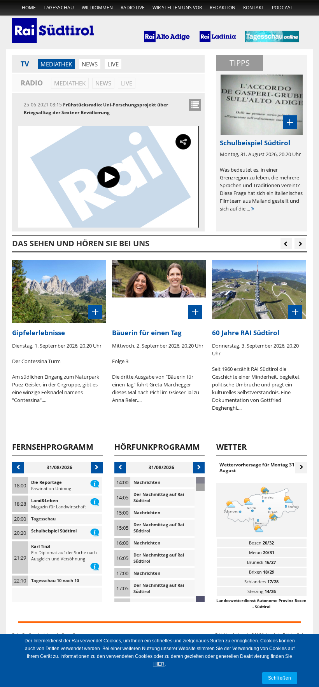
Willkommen (97, 7)
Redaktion (222, 7)
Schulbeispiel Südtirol (54, 531)
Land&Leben (44, 500)
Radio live (133, 7)
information (94, 482)
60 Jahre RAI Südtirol (245, 332)
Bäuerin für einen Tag (147, 332)
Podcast (282, 7)
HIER (159, 664)
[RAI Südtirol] (53, 25)
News (90, 64)
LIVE (113, 64)
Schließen (279, 677)
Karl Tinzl (40, 546)
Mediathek (56, 64)
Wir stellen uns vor (177, 7)
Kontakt (253, 7)
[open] (195, 105)
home (29, 7)
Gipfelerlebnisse (38, 332)
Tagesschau (59, 7)
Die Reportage (46, 482)
